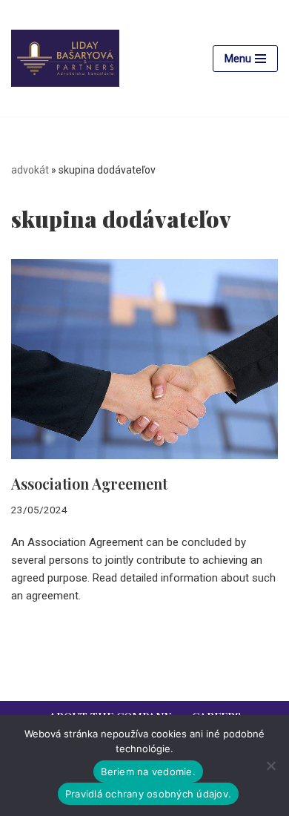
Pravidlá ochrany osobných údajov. (148, 794)
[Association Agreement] (144, 359)
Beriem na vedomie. (148, 771)
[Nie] (270, 765)
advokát (30, 170)
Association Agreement (89, 483)
